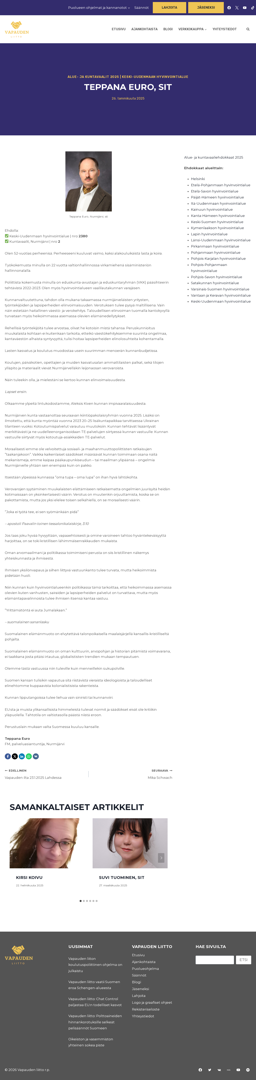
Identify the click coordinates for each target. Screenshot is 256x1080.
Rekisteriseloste (146, 1009)
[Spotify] (247, 1069)
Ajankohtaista (144, 29)
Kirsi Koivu (29, 877)
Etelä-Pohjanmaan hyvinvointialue (220, 185)
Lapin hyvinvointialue (209, 234)
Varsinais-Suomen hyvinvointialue (220, 289)
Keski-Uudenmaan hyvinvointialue (155, 77)
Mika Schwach (160, 774)
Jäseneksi (206, 7)
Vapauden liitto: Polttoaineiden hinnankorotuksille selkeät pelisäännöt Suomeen (95, 1022)
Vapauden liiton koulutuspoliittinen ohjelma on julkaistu (95, 965)
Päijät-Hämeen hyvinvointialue (217, 197)
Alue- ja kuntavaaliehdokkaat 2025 (213, 157)
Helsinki (198, 179)
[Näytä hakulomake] (248, 29)
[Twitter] (209, 1069)
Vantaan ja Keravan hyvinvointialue (221, 295)
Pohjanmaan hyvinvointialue (215, 253)
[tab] (81, 901)
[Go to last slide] (16, 858)
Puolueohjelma (145, 969)
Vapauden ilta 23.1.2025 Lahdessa (33, 774)
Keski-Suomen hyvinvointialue (217, 222)
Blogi (168, 29)
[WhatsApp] (29, 756)
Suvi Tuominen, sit (121, 877)
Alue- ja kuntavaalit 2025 (93, 77)
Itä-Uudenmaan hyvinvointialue (218, 203)
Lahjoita (169, 7)
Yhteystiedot (225, 29)
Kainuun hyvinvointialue (212, 209)
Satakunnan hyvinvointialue (215, 283)
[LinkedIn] (22, 756)
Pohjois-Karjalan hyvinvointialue (218, 259)
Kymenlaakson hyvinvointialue (217, 228)
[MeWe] (228, 1069)
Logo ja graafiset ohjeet (152, 1002)
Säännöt (141, 8)
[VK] (36, 756)
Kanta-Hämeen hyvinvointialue (218, 216)
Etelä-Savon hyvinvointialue (214, 191)
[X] (237, 7)
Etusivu (119, 29)
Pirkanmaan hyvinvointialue (215, 246)
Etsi (244, 960)
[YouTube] (244, 7)
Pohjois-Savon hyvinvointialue (216, 277)
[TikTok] (252, 7)
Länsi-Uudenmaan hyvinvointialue (221, 240)
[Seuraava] (161, 858)
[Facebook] (229, 7)
